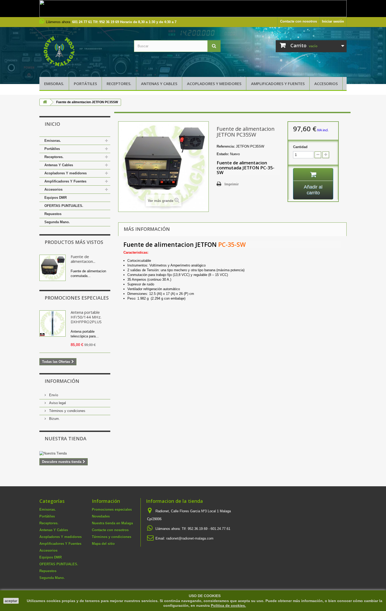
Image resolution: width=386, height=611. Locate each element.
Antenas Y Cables (159, 83)
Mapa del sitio (103, 544)
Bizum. (54, 419)
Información (62, 381)
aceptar (11, 601)
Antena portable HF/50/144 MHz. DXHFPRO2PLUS (86, 317)
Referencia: (226, 146)
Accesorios (326, 83)
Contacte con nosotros (298, 21)
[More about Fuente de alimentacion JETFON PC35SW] (52, 268)
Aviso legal (57, 403)
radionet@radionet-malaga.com (189, 538)
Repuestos (52, 214)
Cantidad (300, 147)
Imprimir (232, 184)
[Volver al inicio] (45, 102)
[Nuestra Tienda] (74, 453)
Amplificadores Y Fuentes (278, 83)
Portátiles (85, 83)
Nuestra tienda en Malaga (112, 523)
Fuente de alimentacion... (83, 259)
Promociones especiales (77, 298)
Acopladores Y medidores (214, 83)
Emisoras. (54, 83)
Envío (53, 395)
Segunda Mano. (57, 222)
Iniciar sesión (333, 21)
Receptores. (119, 83)
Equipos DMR (55, 198)
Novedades (101, 516)
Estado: (223, 154)
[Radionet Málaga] (82, 50)
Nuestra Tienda (65, 438)
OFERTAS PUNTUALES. (63, 206)
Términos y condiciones (66, 411)
